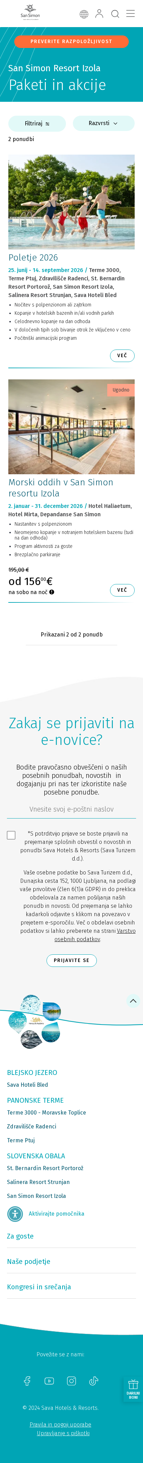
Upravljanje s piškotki (63, 1433)
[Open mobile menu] (130, 13)
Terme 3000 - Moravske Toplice (46, 1112)
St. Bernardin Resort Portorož (45, 1168)
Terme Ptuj (21, 1140)
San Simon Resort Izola (36, 1196)
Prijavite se (72, 960)
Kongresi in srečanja (39, 1287)
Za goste (20, 1236)
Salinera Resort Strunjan (38, 1182)
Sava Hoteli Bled (27, 1085)
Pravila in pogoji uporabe (60, 1424)
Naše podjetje (28, 1261)
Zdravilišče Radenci (31, 1126)
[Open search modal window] (115, 14)
